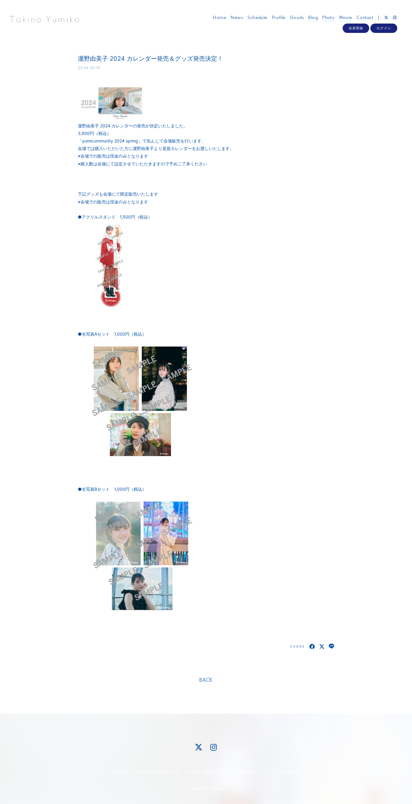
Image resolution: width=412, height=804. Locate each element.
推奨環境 (248, 772)
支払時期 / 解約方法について (210, 772)
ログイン (383, 28)
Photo (328, 18)
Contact (365, 18)
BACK (206, 680)
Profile (279, 18)
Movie (345, 18)
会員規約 (120, 772)
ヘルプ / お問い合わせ (279, 772)
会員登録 (356, 28)
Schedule (257, 18)
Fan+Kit (217, 788)
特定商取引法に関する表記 (156, 772)
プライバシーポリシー (89, 772)
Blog (313, 18)
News (236, 18)
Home (219, 18)
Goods (297, 18)
